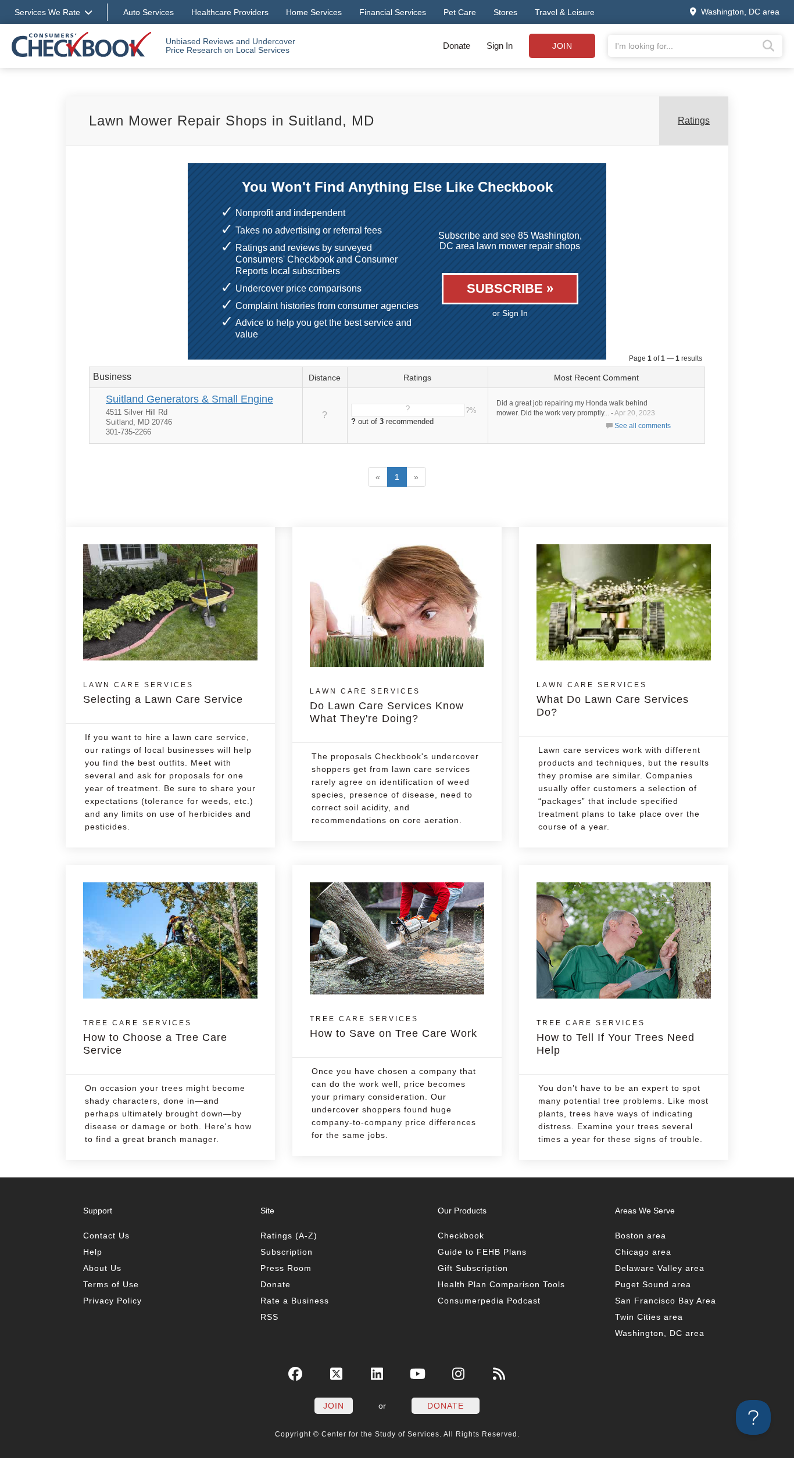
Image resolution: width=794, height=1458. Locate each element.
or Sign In (510, 313)
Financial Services (392, 12)
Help (92, 1251)
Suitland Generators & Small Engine (189, 399)
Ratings (694, 120)
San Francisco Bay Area (665, 1300)
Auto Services (148, 12)
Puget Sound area (653, 1284)
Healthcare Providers (230, 12)
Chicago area (643, 1251)
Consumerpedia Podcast (489, 1300)
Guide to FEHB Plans (482, 1251)
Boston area (640, 1235)
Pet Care (460, 12)
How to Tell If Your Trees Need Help (616, 1037)
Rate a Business (294, 1300)
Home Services (314, 12)
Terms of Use (111, 1284)
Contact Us (106, 1235)
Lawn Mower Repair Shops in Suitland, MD (231, 120)
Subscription (286, 1251)
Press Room (286, 1268)
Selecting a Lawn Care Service (163, 693)
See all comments (642, 426)
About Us (102, 1268)
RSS (269, 1316)
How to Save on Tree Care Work (393, 1027)
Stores (505, 12)
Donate (456, 46)
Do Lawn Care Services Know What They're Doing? (387, 705)
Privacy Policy (112, 1300)
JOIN (333, 1405)
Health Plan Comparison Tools (501, 1284)
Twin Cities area (649, 1316)
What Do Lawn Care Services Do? (613, 699)
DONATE (445, 1405)
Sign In (500, 46)
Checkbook (461, 1235)
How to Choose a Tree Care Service (155, 1037)
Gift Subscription (473, 1268)
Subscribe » (510, 288)
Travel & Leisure (565, 12)
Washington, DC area (659, 1333)
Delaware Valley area (659, 1268)
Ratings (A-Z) (288, 1235)
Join (562, 46)
